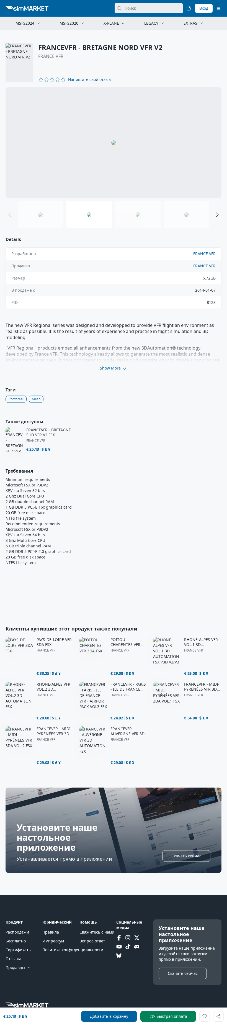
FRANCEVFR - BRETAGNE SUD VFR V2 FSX (48, 432)
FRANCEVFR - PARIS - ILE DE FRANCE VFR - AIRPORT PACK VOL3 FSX (129, 687)
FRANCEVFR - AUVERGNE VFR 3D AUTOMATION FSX (127, 731)
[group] (113, 142)
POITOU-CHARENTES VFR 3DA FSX (125, 642)
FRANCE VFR (50, 56)
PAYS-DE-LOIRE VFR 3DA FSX (54, 642)
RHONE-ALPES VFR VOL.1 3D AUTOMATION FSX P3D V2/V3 (201, 642)
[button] (89, 79)
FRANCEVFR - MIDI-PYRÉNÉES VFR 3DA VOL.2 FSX (54, 731)
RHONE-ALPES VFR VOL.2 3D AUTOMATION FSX (53, 687)
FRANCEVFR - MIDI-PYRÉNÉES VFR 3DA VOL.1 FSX (202, 687)
